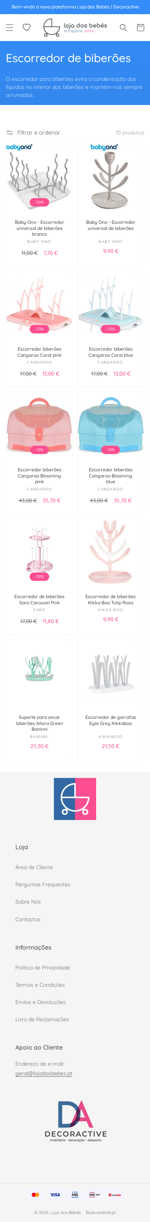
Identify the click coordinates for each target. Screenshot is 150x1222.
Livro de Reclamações (42, 1019)
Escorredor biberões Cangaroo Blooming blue (111, 475)
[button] (9, 27)
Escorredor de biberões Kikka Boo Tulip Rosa (110, 599)
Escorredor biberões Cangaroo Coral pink (39, 352)
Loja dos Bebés (65, 1212)
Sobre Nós (28, 901)
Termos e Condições (40, 984)
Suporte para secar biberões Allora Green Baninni (39, 723)
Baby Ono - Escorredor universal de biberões (110, 225)
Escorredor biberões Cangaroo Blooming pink (40, 475)
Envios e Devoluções (40, 1002)
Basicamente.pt (101, 1212)
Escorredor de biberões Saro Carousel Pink (39, 599)
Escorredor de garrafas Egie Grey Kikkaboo (110, 720)
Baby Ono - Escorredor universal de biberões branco (39, 228)
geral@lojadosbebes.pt (43, 1073)
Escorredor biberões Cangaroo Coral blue (110, 352)
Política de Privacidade (42, 967)
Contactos (27, 919)
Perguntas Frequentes (42, 884)
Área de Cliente (34, 867)
